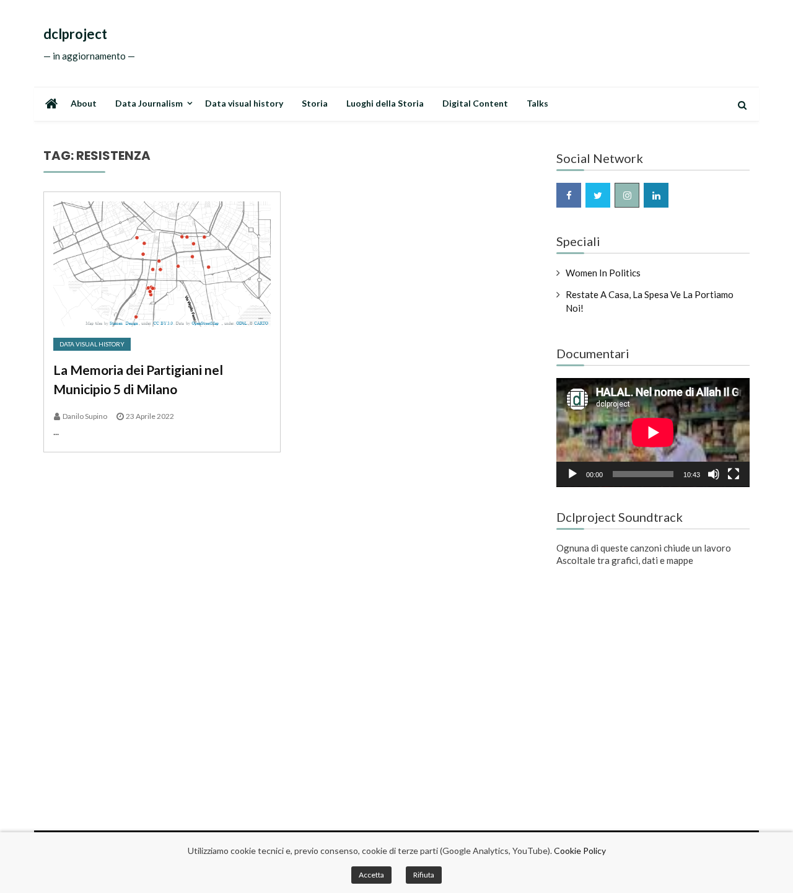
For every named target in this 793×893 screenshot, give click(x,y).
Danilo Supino (85, 416)
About (84, 103)
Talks (537, 103)
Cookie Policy (580, 850)
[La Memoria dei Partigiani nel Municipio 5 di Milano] (162, 263)
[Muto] (714, 474)
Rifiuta (423, 874)
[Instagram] (627, 195)
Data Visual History (92, 344)
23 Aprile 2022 (150, 416)
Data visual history (244, 103)
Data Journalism (149, 103)
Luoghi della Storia (385, 103)
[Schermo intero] (733, 474)
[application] (653, 432)
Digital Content (475, 103)
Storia (315, 103)
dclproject (75, 34)
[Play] (572, 474)
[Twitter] (598, 195)
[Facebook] (569, 195)
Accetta (371, 874)
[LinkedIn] (656, 195)
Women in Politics (603, 272)
